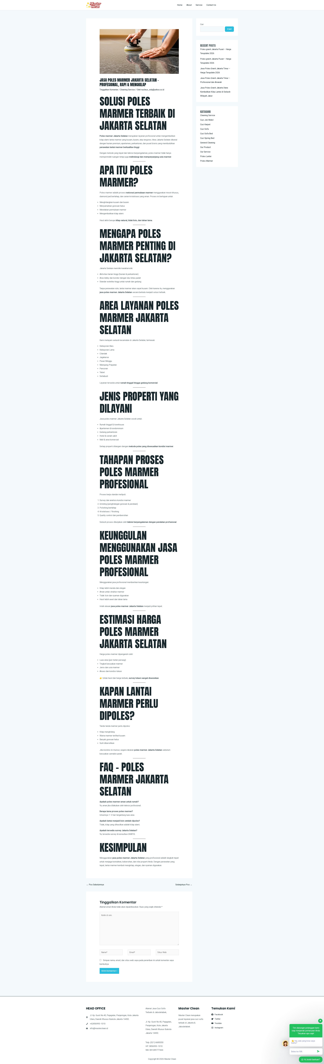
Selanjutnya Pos (183, 884)
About (189, 5)
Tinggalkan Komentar (109, 89)
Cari (202, 24)
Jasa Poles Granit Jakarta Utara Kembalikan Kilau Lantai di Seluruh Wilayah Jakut (215, 92)
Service (199, 5)
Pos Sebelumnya (95, 884)
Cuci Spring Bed (207, 138)
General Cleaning (207, 142)
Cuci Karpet (205, 124)
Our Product (205, 147)
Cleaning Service (127, 89)
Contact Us (211, 5)
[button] (229, 5)
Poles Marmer (206, 161)
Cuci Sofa (204, 129)
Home (179, 5)
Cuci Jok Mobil (206, 120)
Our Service (205, 152)
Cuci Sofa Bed (206, 133)
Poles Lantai (205, 156)
